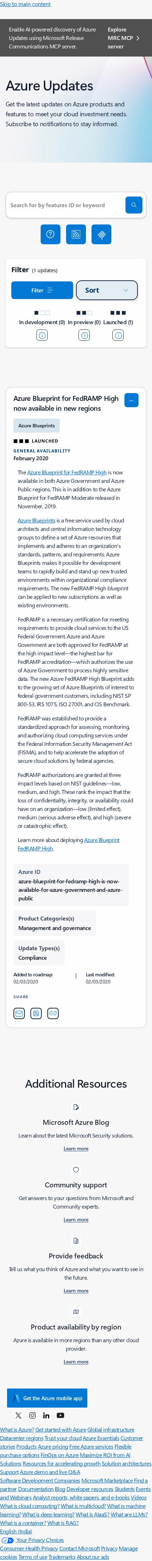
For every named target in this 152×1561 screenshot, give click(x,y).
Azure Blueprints (36, 520)
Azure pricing (53, 1446)
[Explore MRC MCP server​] (101, 234)
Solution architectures (126, 1463)
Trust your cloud (63, 1438)
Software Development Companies (40, 1480)
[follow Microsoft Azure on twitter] (18, 1415)
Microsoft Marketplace (107, 1480)
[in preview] (84, 335)
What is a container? (23, 1522)
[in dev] (42, 335)
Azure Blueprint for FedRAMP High (67, 472)
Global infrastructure (110, 1429)
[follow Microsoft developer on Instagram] (32, 1415)
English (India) (16, 1531)
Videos (138, 1497)
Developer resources (89, 1488)
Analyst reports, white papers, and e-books (81, 1497)
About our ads (93, 1556)
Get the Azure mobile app (52, 1398)
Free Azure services (91, 1446)
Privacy (109, 1548)
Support (9, 1471)
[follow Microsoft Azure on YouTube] (60, 1415)
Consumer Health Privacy (29, 1548)
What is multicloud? (83, 1505)
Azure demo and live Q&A (50, 1471)
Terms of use (32, 1556)
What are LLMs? (129, 1514)
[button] (50, 234)
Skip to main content (25, 3)
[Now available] (118, 335)
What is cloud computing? (29, 1505)
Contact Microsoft (79, 1548)
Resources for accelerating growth (61, 1463)
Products (26, 1446)
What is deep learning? (48, 1514)
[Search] (133, 205)
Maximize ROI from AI (105, 1454)
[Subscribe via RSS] (76, 234)
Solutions (11, 1463)
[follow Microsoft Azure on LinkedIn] (46, 1415)
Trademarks (61, 1556)
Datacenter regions (21, 1438)
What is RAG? (62, 1522)
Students (125, 1488)
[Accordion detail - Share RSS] (36, 1013)
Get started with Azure (60, 1429)
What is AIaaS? (92, 1514)
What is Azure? (17, 1429)
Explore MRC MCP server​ (120, 37)
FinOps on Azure (60, 1454)
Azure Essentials (101, 1438)
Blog (60, 1488)
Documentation (36, 1488)
